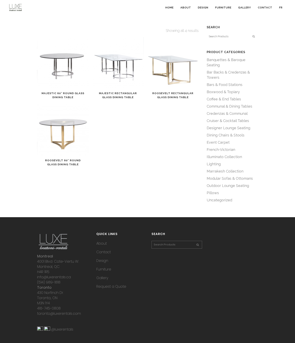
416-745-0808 (49, 308)
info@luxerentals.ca (54, 276)
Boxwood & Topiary (223, 92)
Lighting (214, 164)
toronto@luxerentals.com (59, 313)
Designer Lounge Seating (228, 128)
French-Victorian (221, 149)
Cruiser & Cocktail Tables (228, 121)
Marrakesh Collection (225, 171)
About (101, 243)
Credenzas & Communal (227, 113)
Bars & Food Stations (224, 85)
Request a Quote (111, 286)
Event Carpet (218, 142)
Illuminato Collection (224, 157)
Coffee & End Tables (224, 99)
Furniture (103, 269)
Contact (103, 251)
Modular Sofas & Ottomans (230, 178)
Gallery (102, 277)
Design (102, 260)
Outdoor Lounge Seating (228, 186)
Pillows (213, 193)
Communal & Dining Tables (229, 106)
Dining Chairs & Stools (225, 135)
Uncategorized (219, 200)
